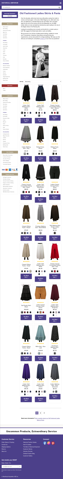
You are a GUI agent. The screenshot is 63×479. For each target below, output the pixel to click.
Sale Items (5, 37)
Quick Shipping (6, 160)
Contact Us (4, 444)
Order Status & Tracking (8, 442)
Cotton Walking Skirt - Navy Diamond (54, 385)
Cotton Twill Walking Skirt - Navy (40, 107)
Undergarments (6, 134)
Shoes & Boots (6, 60)
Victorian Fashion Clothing (8, 180)
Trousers (5, 55)
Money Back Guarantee (7, 155)
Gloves (4, 73)
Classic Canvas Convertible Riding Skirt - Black (26, 186)
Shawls (4, 141)
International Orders (7, 162)
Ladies (4, 90)
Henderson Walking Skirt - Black (55, 347)
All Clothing (5, 42)
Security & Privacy (6, 158)
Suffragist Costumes (7, 177)
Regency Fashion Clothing (8, 182)
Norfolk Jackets (6, 190)
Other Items (5, 80)
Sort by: (21, 81)
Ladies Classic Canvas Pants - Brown (40, 306)
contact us (42, 38)
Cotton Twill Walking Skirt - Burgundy (55, 306)
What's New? (5, 26)
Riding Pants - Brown (40, 147)
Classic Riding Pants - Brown (26, 227)
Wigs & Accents (6, 135)
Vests (4, 51)
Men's (4, 88)
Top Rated (5, 34)
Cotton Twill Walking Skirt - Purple (26, 385)
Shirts (4, 53)
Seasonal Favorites (7, 30)
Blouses (4, 121)
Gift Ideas (5, 36)
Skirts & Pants (6, 125)
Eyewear (4, 74)
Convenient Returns (7, 164)
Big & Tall (5, 32)
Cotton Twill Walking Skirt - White (40, 265)
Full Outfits (5, 44)
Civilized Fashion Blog (29, 453)
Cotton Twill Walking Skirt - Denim (40, 385)
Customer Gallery (27, 456)
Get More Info (26, 120)
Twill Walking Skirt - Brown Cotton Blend (55, 227)
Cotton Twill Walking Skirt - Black (26, 107)
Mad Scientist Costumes (8, 186)
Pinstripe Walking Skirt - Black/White (40, 227)
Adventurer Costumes (7, 188)
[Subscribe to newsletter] (20, 466)
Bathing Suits (5, 78)
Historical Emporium (10, 3)
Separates (5, 48)
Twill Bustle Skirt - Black (26, 306)
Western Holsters (6, 65)
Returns (4, 449)
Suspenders (5, 69)
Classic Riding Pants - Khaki (26, 265)
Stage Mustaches (6, 76)
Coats (4, 49)
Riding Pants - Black (55, 147)
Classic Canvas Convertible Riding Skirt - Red (54, 265)
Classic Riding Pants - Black (26, 347)
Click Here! (10, 16)
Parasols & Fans (6, 143)
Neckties (4, 59)
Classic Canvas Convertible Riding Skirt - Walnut (54, 107)
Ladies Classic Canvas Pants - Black (54, 186)
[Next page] (44, 412)
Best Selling (5, 28)
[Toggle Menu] (60, 3)
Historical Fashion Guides (30, 442)
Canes (4, 71)
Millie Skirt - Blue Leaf (40, 347)
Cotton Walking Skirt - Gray (26, 147)
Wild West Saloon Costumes (8, 191)
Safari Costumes (6, 184)
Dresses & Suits (6, 118)
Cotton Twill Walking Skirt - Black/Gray (40, 186)
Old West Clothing (6, 179)
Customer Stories (27, 449)
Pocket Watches (6, 67)
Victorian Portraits (27, 451)
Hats (4, 57)
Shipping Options (6, 447)
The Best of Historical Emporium (31, 447)
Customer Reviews (7, 156)
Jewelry (4, 137)
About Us (4, 451)
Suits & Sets (5, 46)
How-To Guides (27, 444)
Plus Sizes (5, 104)
